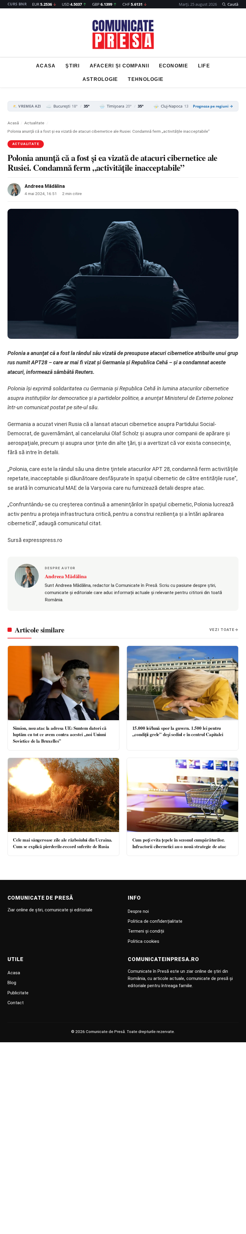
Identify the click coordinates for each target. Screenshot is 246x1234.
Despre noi (138, 911)
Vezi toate (222, 629)
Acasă (13, 122)
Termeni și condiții (146, 931)
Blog (12, 982)
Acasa (46, 65)
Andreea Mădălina (45, 186)
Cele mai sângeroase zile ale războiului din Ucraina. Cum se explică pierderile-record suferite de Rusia (62, 842)
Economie (173, 65)
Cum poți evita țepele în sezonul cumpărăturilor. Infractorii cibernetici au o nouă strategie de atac (179, 842)
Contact (16, 1002)
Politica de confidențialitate (155, 921)
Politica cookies (143, 941)
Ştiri (72, 65)
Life (204, 65)
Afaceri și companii (119, 65)
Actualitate (34, 122)
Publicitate (18, 993)
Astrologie (100, 79)
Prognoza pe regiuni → (213, 106)
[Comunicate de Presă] (123, 34)
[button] (230, 4)
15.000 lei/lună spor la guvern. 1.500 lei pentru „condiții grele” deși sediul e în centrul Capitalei (177, 731)
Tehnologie (146, 79)
